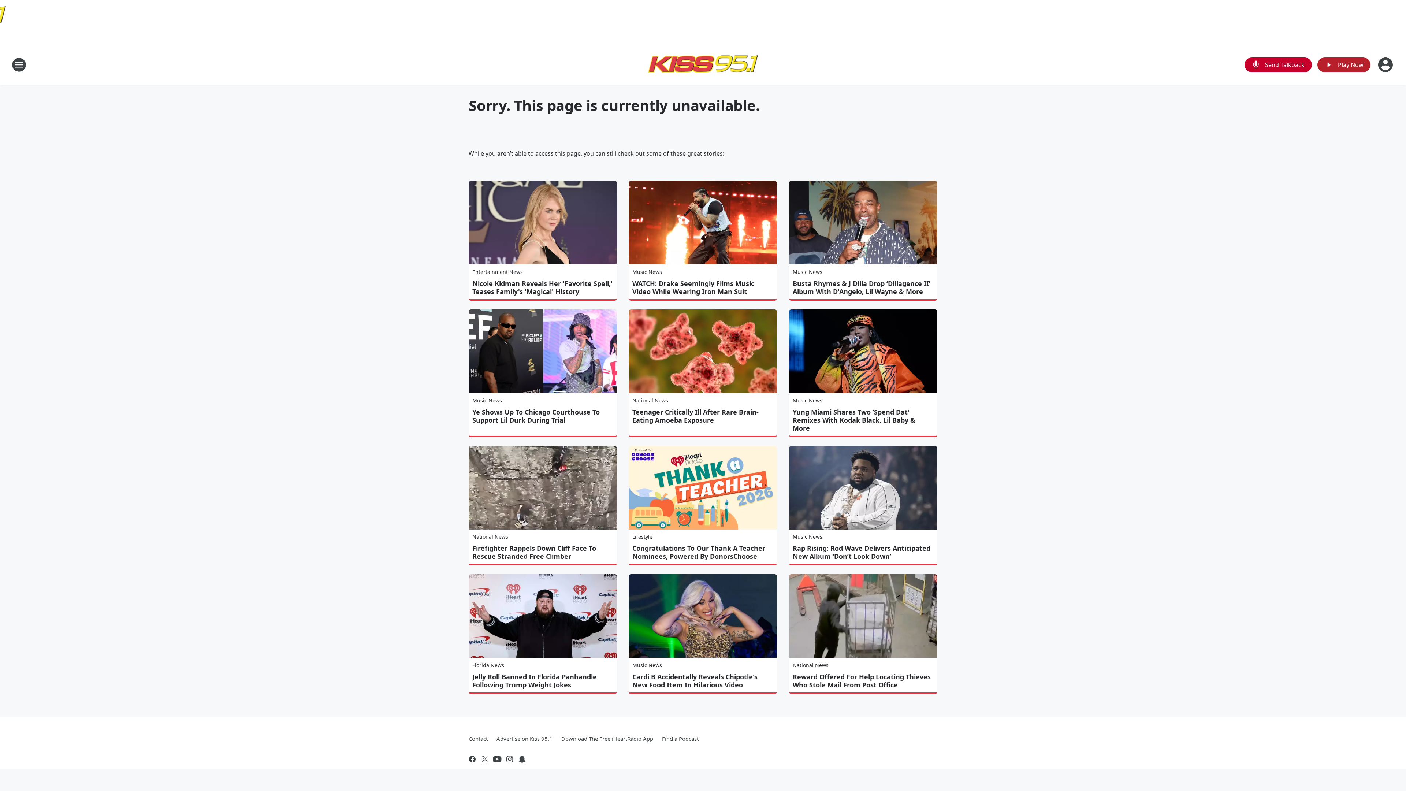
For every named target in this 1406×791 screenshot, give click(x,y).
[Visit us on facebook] (472, 759)
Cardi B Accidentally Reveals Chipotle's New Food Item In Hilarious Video (695, 681)
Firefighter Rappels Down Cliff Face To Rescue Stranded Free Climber (534, 552)
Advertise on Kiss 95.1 (524, 738)
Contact (478, 738)
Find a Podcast (680, 738)
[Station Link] (703, 64)
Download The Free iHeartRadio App (607, 738)
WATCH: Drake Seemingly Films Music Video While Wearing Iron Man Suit (693, 287)
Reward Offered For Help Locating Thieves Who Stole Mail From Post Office (862, 681)
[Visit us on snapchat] (522, 759)
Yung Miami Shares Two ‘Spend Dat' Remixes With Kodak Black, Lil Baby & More (854, 420)
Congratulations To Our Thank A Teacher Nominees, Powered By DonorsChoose (698, 552)
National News (650, 400)
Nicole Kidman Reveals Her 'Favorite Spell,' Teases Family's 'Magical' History (542, 287)
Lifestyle (642, 536)
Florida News (488, 665)
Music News (647, 271)
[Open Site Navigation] (19, 64)
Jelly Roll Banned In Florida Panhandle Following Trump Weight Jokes (534, 681)
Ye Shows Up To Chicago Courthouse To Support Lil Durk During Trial (536, 416)
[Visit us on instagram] (509, 759)
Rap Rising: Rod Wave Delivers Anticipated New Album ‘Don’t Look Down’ (861, 552)
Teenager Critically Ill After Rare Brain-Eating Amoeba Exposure (695, 416)
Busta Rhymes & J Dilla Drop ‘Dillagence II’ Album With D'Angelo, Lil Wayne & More (861, 287)
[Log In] (1386, 64)
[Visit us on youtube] (497, 759)
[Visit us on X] (484, 759)
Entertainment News (497, 271)
